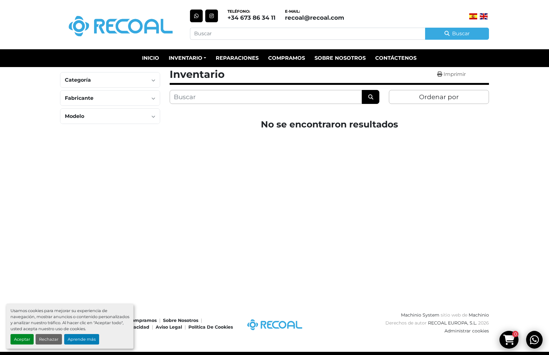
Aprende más (82, 339)
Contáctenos (396, 58)
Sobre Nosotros (340, 58)
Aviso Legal (169, 327)
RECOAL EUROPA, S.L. (452, 323)
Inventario (185, 58)
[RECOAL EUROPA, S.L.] (274, 323)
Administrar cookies (466, 331)
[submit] (370, 97)
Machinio (479, 315)
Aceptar (22, 339)
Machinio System (420, 315)
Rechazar (48, 339)
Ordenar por (439, 97)
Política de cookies (210, 327)
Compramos (286, 58)
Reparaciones (237, 58)
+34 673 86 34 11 (251, 17)
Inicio (150, 58)
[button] (187, 58)
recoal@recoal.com (314, 17)
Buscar (461, 34)
